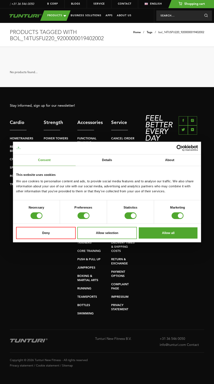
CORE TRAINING (89, 251)
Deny (46, 233)
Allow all (168, 233)
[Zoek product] (206, 15)
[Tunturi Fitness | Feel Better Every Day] (22, 16)
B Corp (52, 4)
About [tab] (169, 160)
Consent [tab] (44, 160)
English (156, 4)
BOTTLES (83, 305)
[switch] (83, 215)
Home (137, 32)
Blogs (75, 4)
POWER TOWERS (56, 138)
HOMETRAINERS (21, 138)
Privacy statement (21, 365)
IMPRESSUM (120, 296)
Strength (52, 122)
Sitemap (67, 365)
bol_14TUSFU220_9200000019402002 (181, 32)
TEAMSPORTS (87, 296)
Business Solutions (86, 15)
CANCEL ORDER (122, 138)
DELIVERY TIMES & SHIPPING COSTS (123, 247)
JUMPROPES (86, 267)
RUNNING (84, 288)
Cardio (17, 122)
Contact (124, 4)
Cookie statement (47, 365)
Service (99, 4)
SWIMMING (85, 313)
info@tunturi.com (173, 345)
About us (124, 15)
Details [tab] (107, 160)
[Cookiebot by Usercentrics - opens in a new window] (179, 148)
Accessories (85, 122)
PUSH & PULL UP (89, 259)
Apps (109, 15)
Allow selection (107, 233)
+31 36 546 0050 (22, 4)
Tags (149, 32)
